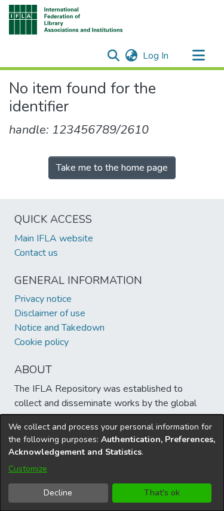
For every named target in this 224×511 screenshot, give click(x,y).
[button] (66, 20)
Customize (27, 468)
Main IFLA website (53, 238)
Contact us (36, 252)
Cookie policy (41, 342)
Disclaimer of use (49, 313)
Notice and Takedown (59, 327)
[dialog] (112, 463)
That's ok (162, 492)
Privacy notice (43, 299)
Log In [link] (156, 55)
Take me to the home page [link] (112, 167)
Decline (58, 492)
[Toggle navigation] (198, 55)
